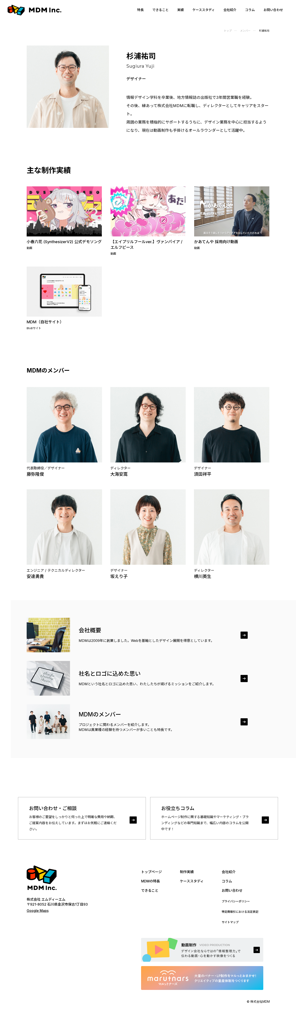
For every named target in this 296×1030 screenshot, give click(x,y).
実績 (180, 10)
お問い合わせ (273, 10)
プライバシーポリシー (236, 901)
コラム (250, 10)
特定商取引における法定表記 (240, 911)
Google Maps (38, 910)
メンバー (245, 30)
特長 (140, 10)
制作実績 (187, 872)
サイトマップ (230, 922)
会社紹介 (229, 10)
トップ (228, 30)
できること (160, 10)
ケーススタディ (203, 10)
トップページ (151, 872)
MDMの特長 (150, 881)
